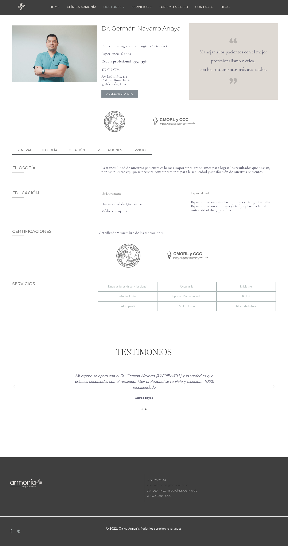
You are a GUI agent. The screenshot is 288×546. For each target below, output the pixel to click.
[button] (119, 94)
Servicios (140, 7)
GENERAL (24, 150)
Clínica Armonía (81, 7)
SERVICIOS (139, 150)
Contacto (204, 7)
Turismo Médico (173, 7)
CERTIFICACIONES (107, 150)
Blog (225, 7)
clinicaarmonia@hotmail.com (167, 485)
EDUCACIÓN (75, 150)
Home (55, 7)
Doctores (112, 7)
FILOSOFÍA (48, 150)
